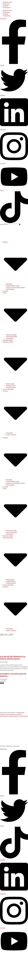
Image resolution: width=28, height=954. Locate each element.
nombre (2, 679)
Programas (6, 4)
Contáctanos (7, 7)
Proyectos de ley (11, 387)
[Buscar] (19, 224)
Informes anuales (11, 334)
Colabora (5, 5)
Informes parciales (11, 336)
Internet (5, 291)
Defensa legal (10, 384)
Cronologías (9, 338)
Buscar (2, 224)
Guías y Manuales (8, 389)
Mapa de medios (8, 340)
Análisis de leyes (10, 385)
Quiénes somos (7, 2)
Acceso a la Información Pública (15, 287)
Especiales (9, 284)
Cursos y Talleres (11, 434)
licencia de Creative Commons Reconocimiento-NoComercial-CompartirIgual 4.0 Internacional (14, 714)
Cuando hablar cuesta (12, 285)
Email (2, 681)
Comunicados (10, 289)
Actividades (9, 433)
